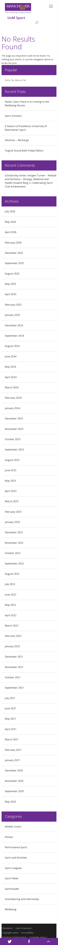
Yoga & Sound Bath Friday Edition (24, 150)
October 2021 (12, 677)
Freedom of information (14, 937)
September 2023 (14, 449)
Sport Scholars (13, 116)
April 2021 (10, 729)
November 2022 (14, 542)
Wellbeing (10, 909)
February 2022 (13, 636)
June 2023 (10, 470)
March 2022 (11, 625)
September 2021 (14, 687)
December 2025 (14, 253)
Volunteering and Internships (22, 899)
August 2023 (12, 460)
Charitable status (37, 937)
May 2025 (10, 284)
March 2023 (11, 501)
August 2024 (12, 346)
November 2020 (14, 781)
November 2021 (14, 667)
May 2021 (10, 718)
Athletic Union (13, 826)
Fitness (9, 837)
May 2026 (10, 222)
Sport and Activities (16, 857)
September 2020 (14, 791)
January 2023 (12, 522)
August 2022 (12, 574)
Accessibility (27, 932)
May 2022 (10, 605)
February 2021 (13, 750)
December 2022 (14, 532)
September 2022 (14, 563)
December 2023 (14, 418)
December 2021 (14, 656)
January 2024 (12, 408)
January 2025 (12, 315)
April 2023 (10, 491)
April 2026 (10, 232)
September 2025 (14, 263)
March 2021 (11, 739)
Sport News (11, 878)
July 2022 (10, 584)
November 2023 (14, 429)
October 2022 (12, 553)
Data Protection (23, 928)
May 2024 (10, 366)
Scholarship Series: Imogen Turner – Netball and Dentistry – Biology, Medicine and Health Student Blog (30, 179)
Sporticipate (12, 888)
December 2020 (14, 770)
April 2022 (10, 615)
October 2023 (12, 439)
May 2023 (10, 480)
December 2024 (14, 325)
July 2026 (10, 211)
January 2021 (12, 760)
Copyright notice (10, 932)
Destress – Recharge (17, 140)
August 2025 (12, 273)
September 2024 (14, 335)
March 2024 (11, 387)
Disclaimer (7, 928)
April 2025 (10, 294)
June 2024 (10, 356)
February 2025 (13, 304)
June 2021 (10, 708)
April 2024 (10, 377)
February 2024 (13, 397)
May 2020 (10, 801)
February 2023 (13, 511)
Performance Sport (16, 847)
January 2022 (12, 646)
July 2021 (10, 698)
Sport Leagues (13, 868)
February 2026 (13, 242)
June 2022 (10, 594)
